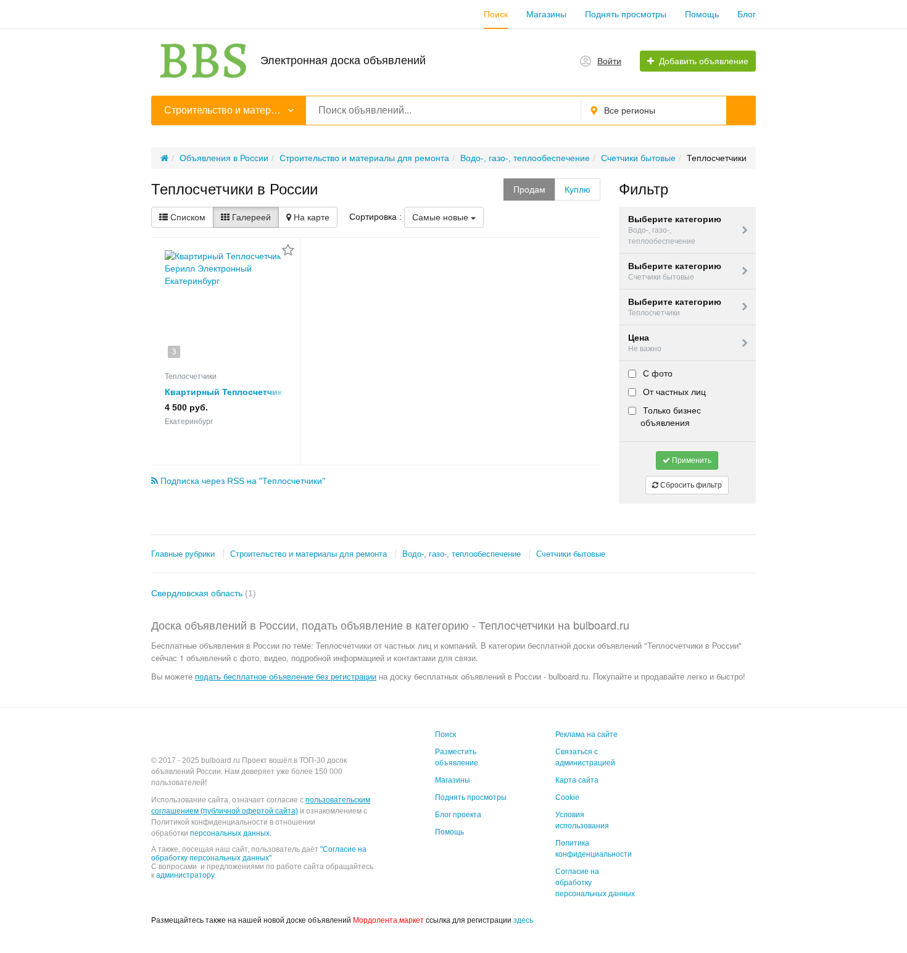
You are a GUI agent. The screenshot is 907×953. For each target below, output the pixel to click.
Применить (690, 460)
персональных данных (230, 833)
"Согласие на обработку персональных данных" (259, 853)
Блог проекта (458, 814)
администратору (185, 875)
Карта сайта (576, 780)
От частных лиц (673, 392)
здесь (523, 920)
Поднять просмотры (625, 14)
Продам (529, 189)
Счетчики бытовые (570, 554)
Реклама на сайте (586, 734)
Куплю (577, 189)
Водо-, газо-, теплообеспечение (461, 554)
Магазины (546, 14)
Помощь (702, 14)
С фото (656, 373)
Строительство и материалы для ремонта (308, 554)
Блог (746, 14)
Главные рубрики (183, 554)
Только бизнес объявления (670, 417)
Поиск (496, 14)
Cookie (567, 797)
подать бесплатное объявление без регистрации (285, 676)
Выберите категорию (674, 229)
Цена (644, 343)
